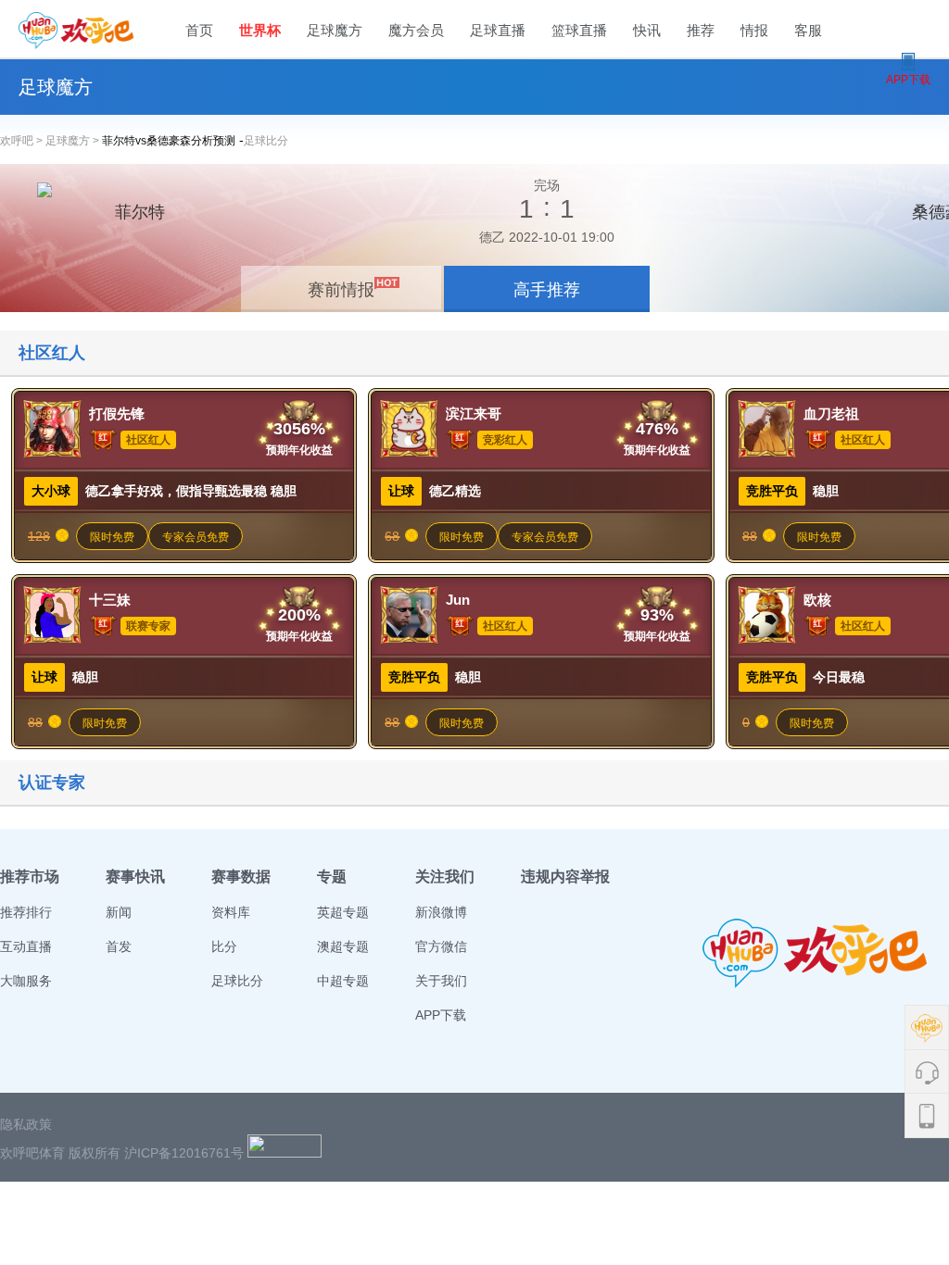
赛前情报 (341, 290)
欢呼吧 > (22, 140)
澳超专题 (343, 946)
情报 (754, 30)
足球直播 (497, 30)
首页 (199, 30)
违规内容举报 (565, 876)
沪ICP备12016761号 (184, 1153)
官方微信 (441, 946)
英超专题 (343, 912)
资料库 (230, 912)
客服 (808, 30)
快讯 (647, 30)
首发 (119, 946)
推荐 (701, 30)
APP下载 (440, 1015)
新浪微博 (441, 912)
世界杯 (260, 30)
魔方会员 (416, 30)
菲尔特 (140, 212)
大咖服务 (26, 980)
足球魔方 (334, 30)
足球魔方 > (73, 140)
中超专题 (343, 980)
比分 (224, 946)
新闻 (119, 912)
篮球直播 (579, 30)
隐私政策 (26, 1124)
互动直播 (26, 946)
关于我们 (441, 980)
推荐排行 (26, 912)
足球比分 (266, 140)
